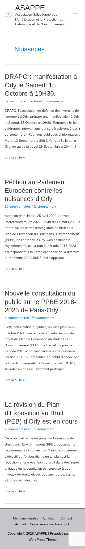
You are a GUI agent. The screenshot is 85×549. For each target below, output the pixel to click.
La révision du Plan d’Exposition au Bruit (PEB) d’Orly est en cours (41, 413)
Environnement (55, 101)
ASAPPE (30, 8)
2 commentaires (17, 429)
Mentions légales (25, 518)
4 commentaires (17, 318)
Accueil (20, 524)
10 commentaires (18, 206)
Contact (66, 518)
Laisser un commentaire (23, 101)
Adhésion (49, 518)
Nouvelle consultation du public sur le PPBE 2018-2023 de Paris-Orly (40, 302)
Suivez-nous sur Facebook (50, 524)
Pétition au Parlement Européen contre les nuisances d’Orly (35, 190)
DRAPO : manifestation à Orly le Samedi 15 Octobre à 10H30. (41, 85)
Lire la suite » (15, 157)
